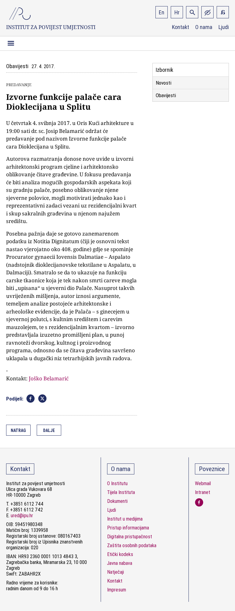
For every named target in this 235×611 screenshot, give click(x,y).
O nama (203, 27)
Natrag (18, 430)
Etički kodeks (120, 554)
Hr (177, 12)
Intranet (202, 492)
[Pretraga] (192, 12)
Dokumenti (117, 501)
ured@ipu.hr (22, 515)
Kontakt (180, 27)
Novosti (163, 83)
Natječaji (115, 572)
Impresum (116, 590)
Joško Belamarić (49, 378)
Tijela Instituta (121, 492)
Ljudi (223, 27)
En (161, 12)
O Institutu (117, 483)
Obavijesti (166, 95)
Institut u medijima (125, 519)
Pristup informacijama (128, 528)
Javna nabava (119, 563)
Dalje (49, 430)
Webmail (203, 483)
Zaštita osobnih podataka (131, 545)
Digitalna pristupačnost (129, 537)
